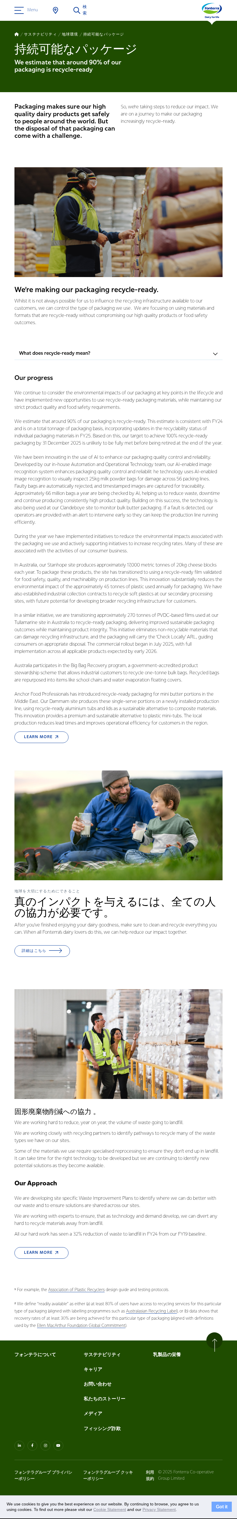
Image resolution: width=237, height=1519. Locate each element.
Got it (221, 1506)
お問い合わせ (98, 1384)
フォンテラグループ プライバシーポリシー (43, 1475)
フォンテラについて (35, 1354)
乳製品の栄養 (167, 1354)
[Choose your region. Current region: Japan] (55, 10)
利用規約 (150, 1475)
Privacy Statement (159, 1509)
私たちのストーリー (104, 1399)
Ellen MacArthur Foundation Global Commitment (81, 1326)
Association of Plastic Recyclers (76, 1290)
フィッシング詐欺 (102, 1428)
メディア (93, 1413)
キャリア (93, 1369)
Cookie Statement (109, 1509)
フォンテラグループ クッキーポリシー (108, 1475)
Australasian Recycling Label (151, 1311)
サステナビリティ (102, 1354)
